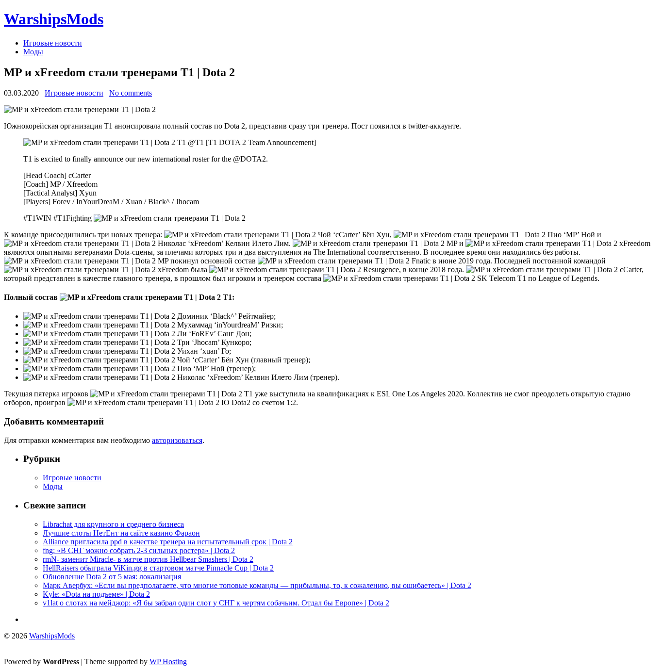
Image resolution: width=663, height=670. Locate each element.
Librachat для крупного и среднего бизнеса (113, 524)
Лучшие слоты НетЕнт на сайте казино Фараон (121, 533)
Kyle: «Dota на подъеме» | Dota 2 (96, 594)
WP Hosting (168, 661)
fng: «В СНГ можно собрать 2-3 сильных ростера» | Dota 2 (139, 550)
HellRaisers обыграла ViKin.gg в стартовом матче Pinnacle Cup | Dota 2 (158, 568)
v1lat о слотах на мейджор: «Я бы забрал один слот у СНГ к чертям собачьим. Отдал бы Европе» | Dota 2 (216, 603)
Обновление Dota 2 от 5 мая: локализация (112, 576)
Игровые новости (52, 43)
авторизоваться (177, 440)
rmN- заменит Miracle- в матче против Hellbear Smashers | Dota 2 (148, 559)
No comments (130, 93)
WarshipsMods (53, 19)
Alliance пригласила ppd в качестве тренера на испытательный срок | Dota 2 (168, 542)
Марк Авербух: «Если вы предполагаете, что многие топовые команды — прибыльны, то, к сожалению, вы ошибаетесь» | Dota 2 (257, 585)
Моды (33, 52)
